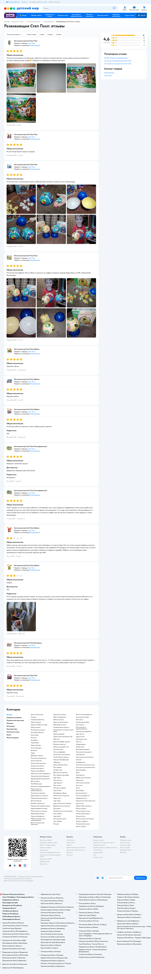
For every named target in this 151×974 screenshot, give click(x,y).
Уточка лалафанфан (59, 752)
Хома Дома (34, 740)
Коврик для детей (58, 734)
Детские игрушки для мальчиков (37, 823)
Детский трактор (36, 801)
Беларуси (30, 881)
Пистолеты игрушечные (38, 758)
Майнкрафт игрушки (59, 725)
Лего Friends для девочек (84, 714)
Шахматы (79, 760)
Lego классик (80, 734)
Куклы (78, 788)
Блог (94, 855)
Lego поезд (56, 801)
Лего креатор (57, 813)
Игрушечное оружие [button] (14, 717)
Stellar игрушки (35, 727)
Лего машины (80, 725)
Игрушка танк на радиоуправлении (36, 789)
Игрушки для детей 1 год (61, 747)
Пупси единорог (36, 748)
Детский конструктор (60, 772)
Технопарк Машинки (37, 732)
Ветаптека (123, 852)
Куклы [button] (9, 735)
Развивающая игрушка (38, 813)
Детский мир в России (11, 881)
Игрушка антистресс (59, 714)
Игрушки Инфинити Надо (39, 725)
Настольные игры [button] (13, 732)
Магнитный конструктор (61, 795)
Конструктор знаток (59, 819)
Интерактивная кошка (83, 824)
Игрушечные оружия (37, 766)
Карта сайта (43, 864)
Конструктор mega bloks (83, 731)
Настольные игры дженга (84, 752)
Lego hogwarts (57, 783)
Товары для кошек (125, 840)
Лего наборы (57, 767)
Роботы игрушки (58, 719)
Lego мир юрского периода (62, 803)
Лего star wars (57, 780)
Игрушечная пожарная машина (40, 806)
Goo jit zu (34, 737)
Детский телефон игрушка (61, 742)
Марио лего (57, 798)
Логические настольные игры (85, 765)
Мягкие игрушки (81, 808)
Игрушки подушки (82, 821)
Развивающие (49, 22)
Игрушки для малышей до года (62, 736)
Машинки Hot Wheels (38, 771)
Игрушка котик (80, 816)
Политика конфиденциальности (50, 852)
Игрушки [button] (10, 723)
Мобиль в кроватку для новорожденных (38, 819)
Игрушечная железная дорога (40, 776)
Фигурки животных (59, 744)
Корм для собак (125, 847)
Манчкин (79, 742)
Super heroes (57, 790)
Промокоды (44, 850)
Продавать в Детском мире (48, 842)
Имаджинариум (81, 744)
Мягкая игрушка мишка (83, 811)
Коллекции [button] (11, 726)
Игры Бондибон (81, 770)
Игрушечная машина (37, 768)
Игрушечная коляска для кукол (85, 801)
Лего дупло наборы (59, 788)
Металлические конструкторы (63, 811)
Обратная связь (45, 861)
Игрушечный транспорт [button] (15, 720)
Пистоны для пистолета (38, 763)
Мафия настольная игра (83, 778)
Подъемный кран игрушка (39, 798)
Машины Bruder (36, 745)
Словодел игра (80, 762)
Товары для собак (125, 845)
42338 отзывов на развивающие (116, 58)
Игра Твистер (80, 754)
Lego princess (80, 736)
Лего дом (56, 824)
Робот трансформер (59, 717)
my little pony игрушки (38, 730)
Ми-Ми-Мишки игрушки (61, 757)
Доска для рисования (82, 749)
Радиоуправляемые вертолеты (40, 779)
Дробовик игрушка (37, 755)
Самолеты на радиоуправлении (41, 786)
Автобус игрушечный (37, 803)
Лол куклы (79, 785)
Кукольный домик (81, 793)
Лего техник (57, 785)
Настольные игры (33, 22)
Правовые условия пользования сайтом (30, 876)
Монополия (79, 780)
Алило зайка (35, 735)
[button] (141, 15)
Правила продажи (45, 847)
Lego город (56, 778)
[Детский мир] (21, 8)
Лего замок (79, 719)
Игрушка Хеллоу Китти (60, 765)
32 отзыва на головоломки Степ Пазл (117, 64)
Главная (6, 22)
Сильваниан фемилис (37, 719)
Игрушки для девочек (37, 816)
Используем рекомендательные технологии (18, 878)
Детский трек (35, 781)
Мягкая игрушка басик (83, 813)
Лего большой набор (82, 722)
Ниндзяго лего (57, 770)
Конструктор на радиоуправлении (81, 728)
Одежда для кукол (81, 798)
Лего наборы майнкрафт (61, 775)
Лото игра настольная (83, 783)
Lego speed (56, 816)
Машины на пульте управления (40, 773)
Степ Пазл (108, 76)
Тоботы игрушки (36, 722)
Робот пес (56, 739)
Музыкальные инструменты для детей (63, 730)
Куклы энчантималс (37, 714)
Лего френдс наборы (60, 793)
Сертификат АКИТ (46, 859)
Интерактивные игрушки (61, 727)
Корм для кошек (125, 842)
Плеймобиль (35, 743)
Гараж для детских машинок (39, 795)
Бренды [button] (9, 715)
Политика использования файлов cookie (50, 855)
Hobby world (80, 747)
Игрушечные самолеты (38, 793)
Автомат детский (36, 761)
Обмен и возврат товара (47, 845)
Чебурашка (56, 762)
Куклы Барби (80, 790)
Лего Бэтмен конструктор (61, 754)
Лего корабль (57, 821)
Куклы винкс (80, 803)
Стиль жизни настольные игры (85, 767)
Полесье (33, 717)
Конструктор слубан (82, 717)
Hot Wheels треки (36, 784)
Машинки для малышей (60, 722)
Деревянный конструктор (61, 806)
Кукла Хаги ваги (58, 749)
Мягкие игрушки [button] (13, 738)
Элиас (78, 772)
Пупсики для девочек (82, 795)
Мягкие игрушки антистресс (85, 819)
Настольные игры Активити (84, 757)
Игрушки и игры (18, 22)
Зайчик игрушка (81, 826)
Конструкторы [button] (12, 729)
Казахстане (22, 881)
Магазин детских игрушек (39, 811)
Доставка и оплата (45, 840)
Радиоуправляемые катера (39, 808)
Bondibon (34, 750)
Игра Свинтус (80, 775)
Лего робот (57, 808)
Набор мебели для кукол (84, 806)
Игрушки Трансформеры (61, 760)
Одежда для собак (125, 850)
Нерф (32, 753)
